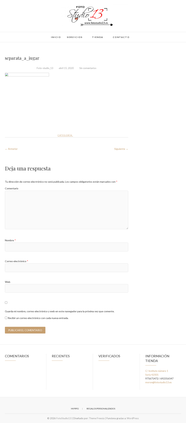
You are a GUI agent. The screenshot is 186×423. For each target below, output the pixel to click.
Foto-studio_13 (45, 68)
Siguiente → (121, 148)
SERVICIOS (75, 37)
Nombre (10, 240)
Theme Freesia (96, 418)
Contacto (121, 37)
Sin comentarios (87, 68)
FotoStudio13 (17, 35)
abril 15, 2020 (66, 68)
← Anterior (11, 148)
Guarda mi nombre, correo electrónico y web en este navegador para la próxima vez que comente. (59, 311)
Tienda (97, 37)
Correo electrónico (16, 261)
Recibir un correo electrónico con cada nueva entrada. (38, 318)
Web (7, 281)
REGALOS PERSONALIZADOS (101, 408)
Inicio (56, 37)
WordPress (133, 418)
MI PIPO (75, 408)
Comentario (11, 188)
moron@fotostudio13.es (158, 382)
